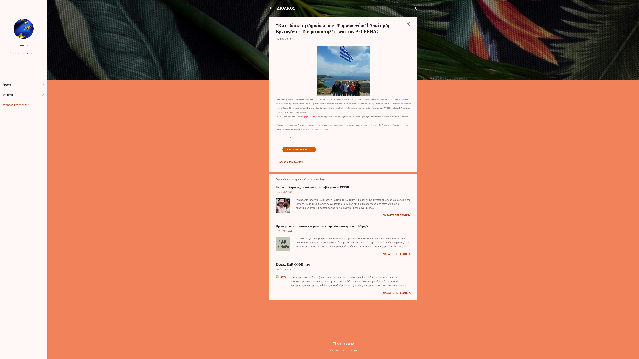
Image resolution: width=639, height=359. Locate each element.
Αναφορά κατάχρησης (16, 105)
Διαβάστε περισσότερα (397, 215)
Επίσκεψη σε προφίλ (23, 54)
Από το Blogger (345, 343)
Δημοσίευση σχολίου (291, 161)
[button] (409, 24)
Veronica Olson (352, 350)
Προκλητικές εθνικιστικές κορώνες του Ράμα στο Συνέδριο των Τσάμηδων (323, 226)
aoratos (24, 45)
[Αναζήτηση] (415, 9)
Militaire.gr (406, 99)
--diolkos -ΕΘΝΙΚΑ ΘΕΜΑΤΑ (299, 149)
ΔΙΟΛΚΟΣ (286, 8)
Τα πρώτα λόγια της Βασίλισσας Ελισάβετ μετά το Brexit (312, 187)
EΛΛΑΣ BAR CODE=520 (293, 264)
